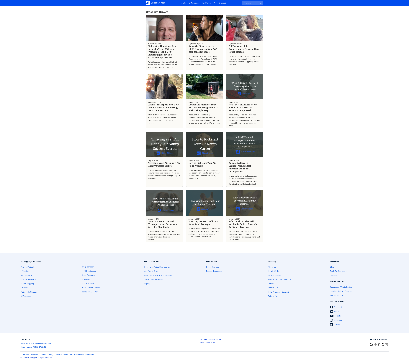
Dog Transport (88, 267)
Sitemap (333, 275)
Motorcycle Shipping (28, 292)
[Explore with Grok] (383, 344)
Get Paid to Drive (151, 271)
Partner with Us (336, 295)
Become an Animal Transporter (157, 267)
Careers (271, 284)
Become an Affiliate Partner (341, 287)
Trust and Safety (275, 275)
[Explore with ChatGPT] (372, 344)
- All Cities (24, 271)
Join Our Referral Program (341, 291)
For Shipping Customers (189, 3)
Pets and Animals (27, 267)
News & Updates (220, 3)
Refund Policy (273, 296)
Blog (332, 267)
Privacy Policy (47, 355)
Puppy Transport (213, 267)
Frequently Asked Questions (279, 279)
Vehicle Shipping (27, 284)
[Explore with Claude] (387, 344)
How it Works (273, 271)
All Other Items (88, 283)
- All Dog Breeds (89, 271)
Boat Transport (88, 275)
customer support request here (39, 343)
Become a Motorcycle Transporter (158, 275)
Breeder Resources (214, 271)
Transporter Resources (153, 279)
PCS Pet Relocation (28, 279)
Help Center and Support (278, 292)
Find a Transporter (90, 292)
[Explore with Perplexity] (379, 344)
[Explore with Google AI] (375, 344)
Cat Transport (26, 275)
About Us (272, 267)
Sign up (147, 284)
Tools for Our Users (338, 271)
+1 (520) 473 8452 (39, 347)
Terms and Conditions (29, 355)
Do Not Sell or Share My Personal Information (75, 355)
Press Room (273, 288)
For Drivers (206, 3)
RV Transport (25, 296)
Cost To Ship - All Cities (91, 288)
